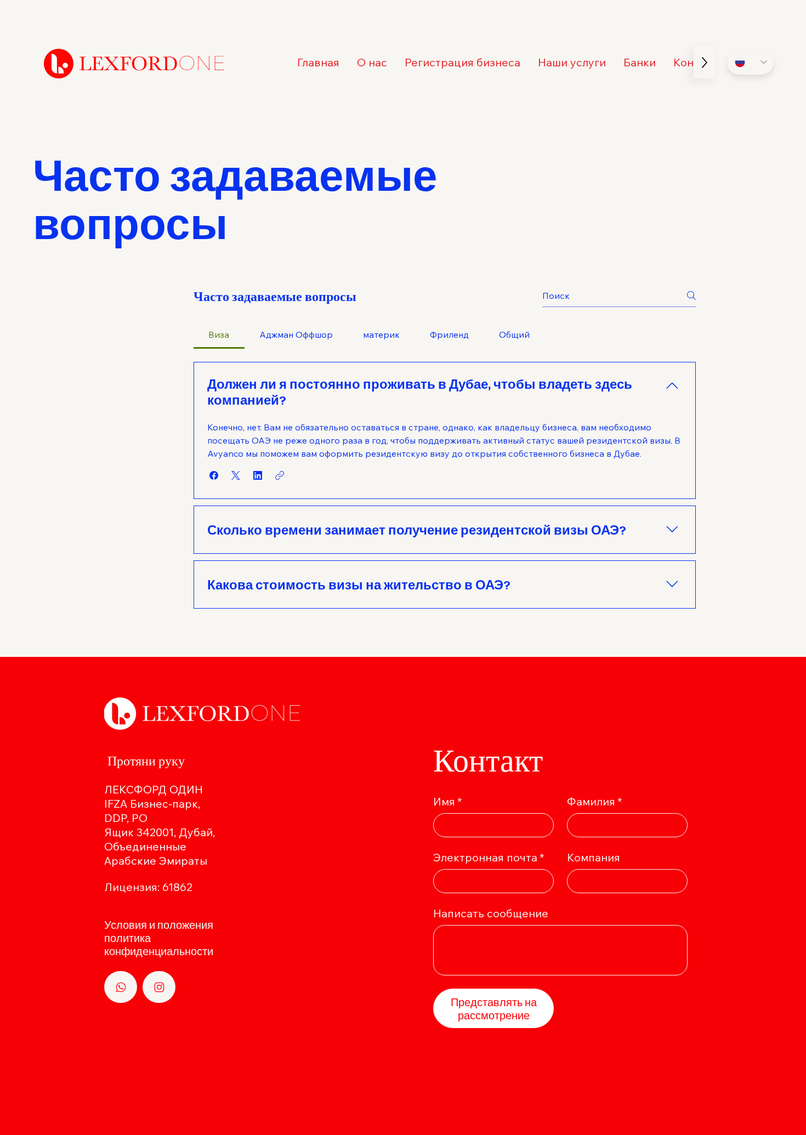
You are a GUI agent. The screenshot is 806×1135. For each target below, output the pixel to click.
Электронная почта (488, 857)
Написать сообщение (490, 913)
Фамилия (594, 801)
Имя (447, 801)
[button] (572, 62)
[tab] (219, 334)
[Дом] (120, 987)
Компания (593, 857)
